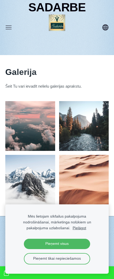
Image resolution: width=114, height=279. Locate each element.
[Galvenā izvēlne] (8, 27)
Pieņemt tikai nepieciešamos (57, 258)
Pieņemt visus (57, 244)
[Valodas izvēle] (105, 27)
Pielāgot (79, 228)
